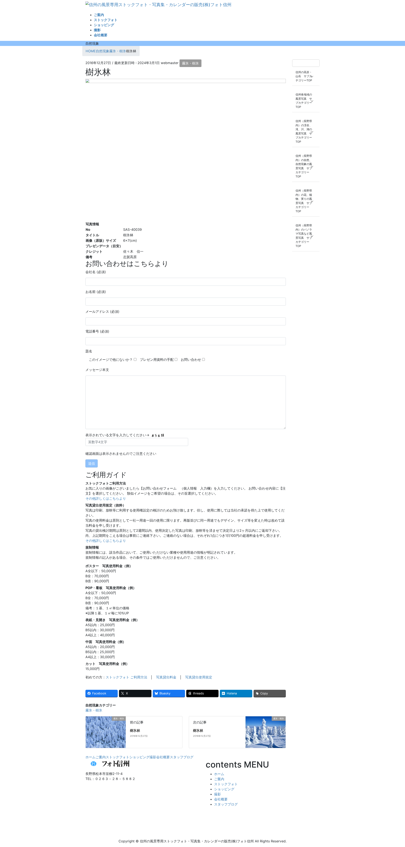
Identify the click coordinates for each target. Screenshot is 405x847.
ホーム (90, 757)
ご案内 (101, 757)
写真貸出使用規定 (198, 677)
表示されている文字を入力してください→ (117, 435)
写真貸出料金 (166, 677)
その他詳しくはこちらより (105, 498)
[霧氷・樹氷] (117, 732)
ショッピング (139, 757)
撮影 (153, 757)
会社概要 (163, 757)
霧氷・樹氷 (190, 63)
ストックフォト (117, 757)
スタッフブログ (181, 757)
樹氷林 (135, 730)
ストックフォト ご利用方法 (126, 677)
